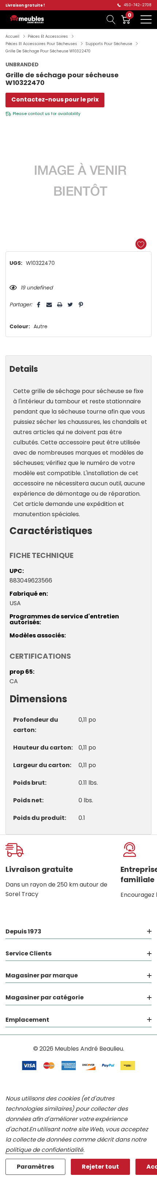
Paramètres (35, 1166)
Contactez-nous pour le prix (55, 99)
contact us (39, 113)
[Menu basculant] (146, 19)
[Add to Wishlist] (140, 243)
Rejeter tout (100, 1166)
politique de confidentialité (44, 1150)
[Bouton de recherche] (111, 19)
